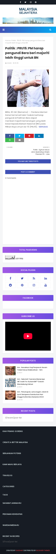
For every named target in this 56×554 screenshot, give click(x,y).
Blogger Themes (43, 550)
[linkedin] (45, 278)
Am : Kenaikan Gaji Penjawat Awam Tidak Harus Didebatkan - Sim (32, 368)
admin (9, 63)
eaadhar (19, 550)
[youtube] (45, 285)
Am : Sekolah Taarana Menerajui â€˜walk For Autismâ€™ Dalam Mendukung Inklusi (31, 381)
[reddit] (10, 285)
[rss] (34, 278)
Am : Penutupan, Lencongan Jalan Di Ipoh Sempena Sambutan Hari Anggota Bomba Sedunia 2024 (32, 394)
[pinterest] (35, 2)
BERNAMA (43, 126)
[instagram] (30, 2)
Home (7, 40)
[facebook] (20, 2)
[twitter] (25, 2)
